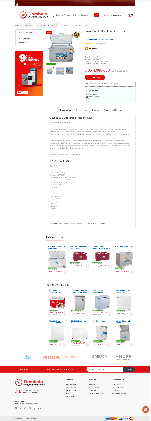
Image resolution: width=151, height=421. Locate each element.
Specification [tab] (81, 110)
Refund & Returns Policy (120, 393)
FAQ (67, 393)
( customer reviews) (99, 43)
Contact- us (115, 390)
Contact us (92, 390)
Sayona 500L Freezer (98, 223)
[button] (80, 31)
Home (17, 25)
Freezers (42, 25)
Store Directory (94, 387)
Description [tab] (65, 110)
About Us (92, 384)
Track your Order (117, 387)
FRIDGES (28, 25)
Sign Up (129, 369)
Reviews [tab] (95, 110)
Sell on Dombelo (71, 390)
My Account (116, 15)
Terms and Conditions (96, 393)
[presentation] (135, 358)
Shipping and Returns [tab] (113, 110)
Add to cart (65, 272)
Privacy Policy (70, 396)
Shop (106, 15)
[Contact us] (145, 409)
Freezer (55, 25)
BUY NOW (96, 77)
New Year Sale (71, 384)
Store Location (71, 387)
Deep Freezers (64, 223)
